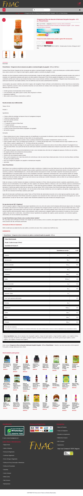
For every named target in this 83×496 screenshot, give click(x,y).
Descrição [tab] (5, 63)
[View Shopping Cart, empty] (79, 4)
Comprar (49, 42)
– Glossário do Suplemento (63, 434)
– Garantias (5, 469)
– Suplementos (60, 445)
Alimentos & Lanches (56, 23)
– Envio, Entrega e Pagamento (10, 459)
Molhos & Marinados (66, 23)
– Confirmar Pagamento (8, 455)
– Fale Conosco (6, 480)
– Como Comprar (7, 473)
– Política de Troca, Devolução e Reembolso (13, 462)
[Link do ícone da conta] (79, 9)
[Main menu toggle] (4, 9)
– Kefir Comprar (60, 441)
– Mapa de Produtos (62, 427)
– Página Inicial (6, 444)
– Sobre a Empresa (7, 448)
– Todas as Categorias (62, 430)
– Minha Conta (6, 476)
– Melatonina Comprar (62, 437)
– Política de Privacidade (9, 466)
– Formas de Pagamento (8, 451)
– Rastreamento (6, 483)
